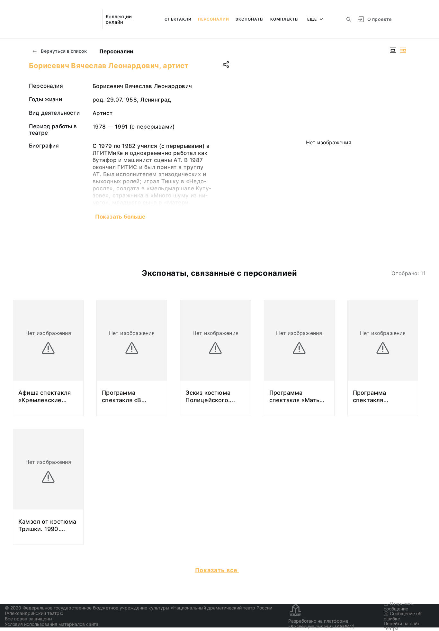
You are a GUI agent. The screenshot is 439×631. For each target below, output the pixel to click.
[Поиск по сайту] (349, 19)
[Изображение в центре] (393, 50)
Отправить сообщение (398, 606)
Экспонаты (250, 19)
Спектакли (178, 19)
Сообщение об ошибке (402, 616)
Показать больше (120, 216)
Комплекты (284, 19)
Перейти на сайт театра (401, 626)
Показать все (217, 570)
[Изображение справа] (403, 50)
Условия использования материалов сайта (51, 624)
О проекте (379, 19)
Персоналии (213, 19)
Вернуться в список (63, 51)
